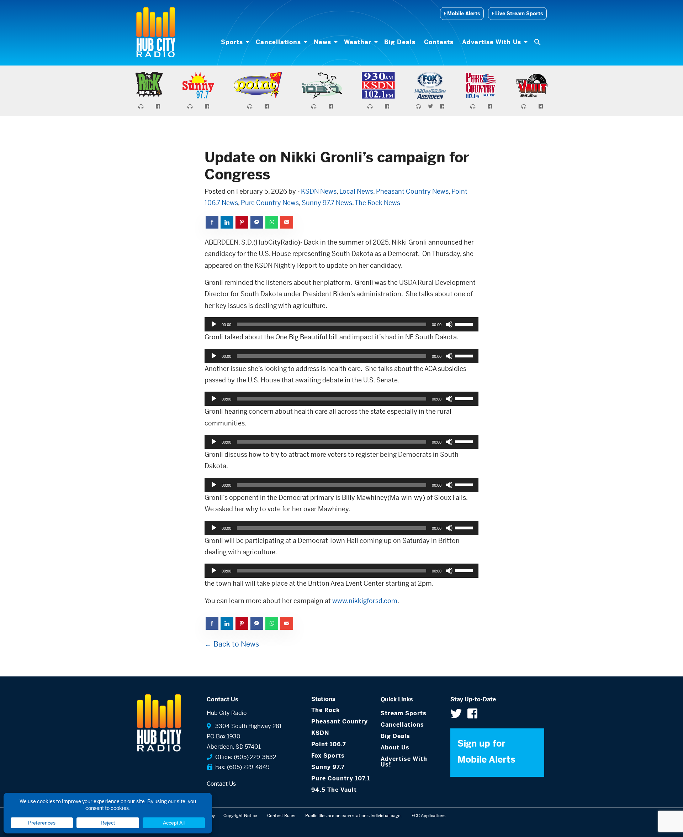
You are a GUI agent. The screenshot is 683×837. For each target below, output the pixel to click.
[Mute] (449, 324)
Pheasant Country (339, 721)
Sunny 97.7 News (327, 203)
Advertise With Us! (404, 761)
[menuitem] (234, 42)
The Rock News (377, 203)
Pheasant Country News (412, 191)
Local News (356, 191)
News (322, 42)
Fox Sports (328, 755)
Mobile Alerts (463, 13)
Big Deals (399, 42)
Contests (439, 42)
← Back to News (232, 644)
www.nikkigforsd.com (364, 601)
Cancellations (278, 42)
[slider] (465, 323)
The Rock (325, 710)
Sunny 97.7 (328, 767)
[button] (538, 42)
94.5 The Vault (334, 790)
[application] (341, 324)
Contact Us (221, 784)
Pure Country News (270, 203)
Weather (357, 42)
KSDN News (319, 191)
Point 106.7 (328, 744)
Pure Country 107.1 (340, 778)
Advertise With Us (491, 42)
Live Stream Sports (518, 13)
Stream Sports (404, 713)
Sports (232, 42)
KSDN (320, 733)
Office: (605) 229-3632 (244, 757)
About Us (395, 747)
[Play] (213, 324)
